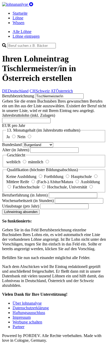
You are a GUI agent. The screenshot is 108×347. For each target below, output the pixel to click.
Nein (21, 137)
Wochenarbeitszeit (28, 200)
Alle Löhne (22, 31)
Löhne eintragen (26, 36)
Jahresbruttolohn (28, 115)
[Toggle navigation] (31, 4)
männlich (36, 162)
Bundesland (12, 144)
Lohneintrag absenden (20, 212)
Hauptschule (82, 176)
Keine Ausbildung (21, 176)
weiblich (13, 162)
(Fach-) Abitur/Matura (55, 182)
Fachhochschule (27, 187)
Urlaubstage (20, 206)
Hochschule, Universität (67, 187)
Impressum (22, 317)
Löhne (18, 18)
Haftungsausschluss (29, 312)
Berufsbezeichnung (18, 96)
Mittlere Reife (18, 182)
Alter (15, 150)
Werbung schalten (27, 322)
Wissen (18, 22)
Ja (8, 137)
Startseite (20, 13)
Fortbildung (54, 176)
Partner (18, 326)
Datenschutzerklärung (31, 308)
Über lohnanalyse (27, 303)
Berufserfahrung (25, 195)
